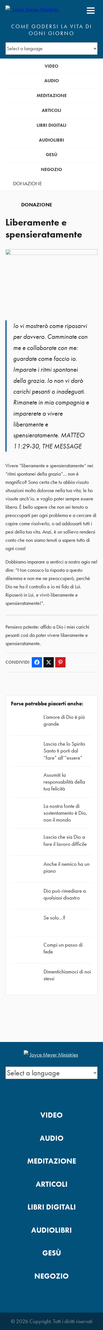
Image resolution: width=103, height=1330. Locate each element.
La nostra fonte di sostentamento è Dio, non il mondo (65, 812)
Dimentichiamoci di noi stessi (67, 975)
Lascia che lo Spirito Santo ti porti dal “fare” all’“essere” (64, 750)
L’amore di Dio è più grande (64, 720)
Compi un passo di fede (63, 948)
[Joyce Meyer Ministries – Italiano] (33, 10)
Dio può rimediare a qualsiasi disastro (64, 894)
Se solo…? (54, 917)
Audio (51, 81)
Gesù (51, 155)
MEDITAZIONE (52, 95)
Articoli (51, 110)
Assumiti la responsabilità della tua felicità (64, 781)
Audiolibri (51, 140)
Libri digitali (51, 125)
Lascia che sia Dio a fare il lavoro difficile (65, 840)
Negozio (51, 169)
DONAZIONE (27, 183)
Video (51, 66)
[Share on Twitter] (48, 662)
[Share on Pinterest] (60, 662)
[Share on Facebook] (37, 662)
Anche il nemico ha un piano (66, 867)
